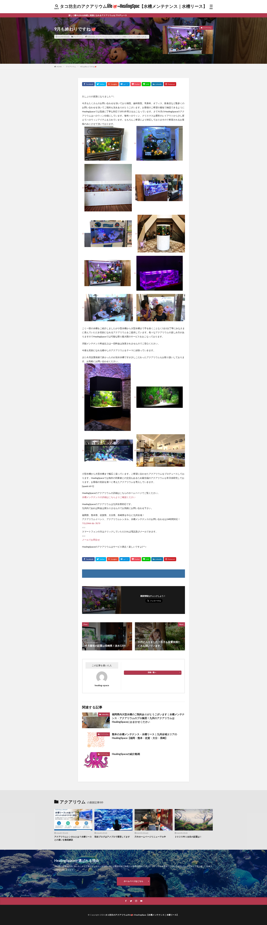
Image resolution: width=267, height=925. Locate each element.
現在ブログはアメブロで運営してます (112, 836)
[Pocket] (135, 84)
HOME (59, 67)
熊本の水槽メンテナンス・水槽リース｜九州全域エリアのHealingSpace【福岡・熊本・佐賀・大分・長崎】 (144, 736)
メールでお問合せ (91, 539)
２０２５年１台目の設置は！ (188, 836)
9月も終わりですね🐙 (88, 67)
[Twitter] (100, 84)
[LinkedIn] (157, 84)
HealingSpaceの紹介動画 (126, 753)
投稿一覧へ (152, 672)
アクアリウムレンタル (104, 37)
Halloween (91, 37)
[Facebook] (88, 84)
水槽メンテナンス (129, 37)
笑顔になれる (141, 37)
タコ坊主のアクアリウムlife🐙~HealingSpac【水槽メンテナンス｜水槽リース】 (133, 6)
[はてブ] (124, 84)
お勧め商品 (105, 714)
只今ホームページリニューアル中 (150, 836)
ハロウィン (117, 37)
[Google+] (113, 84)
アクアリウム (78, 37)
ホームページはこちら (133, 881)
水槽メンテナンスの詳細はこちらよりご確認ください (108, 497)
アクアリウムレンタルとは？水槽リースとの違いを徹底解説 (73, 838)
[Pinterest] (170, 84)
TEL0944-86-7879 (91, 523)
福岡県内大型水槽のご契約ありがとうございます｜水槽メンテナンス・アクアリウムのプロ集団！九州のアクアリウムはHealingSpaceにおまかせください (148, 718)
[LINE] (146, 84)
